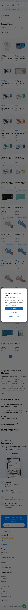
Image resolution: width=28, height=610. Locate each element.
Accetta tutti (14, 308)
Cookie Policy (13, 305)
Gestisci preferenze (14, 316)
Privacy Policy (7, 305)
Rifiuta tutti (14, 312)
